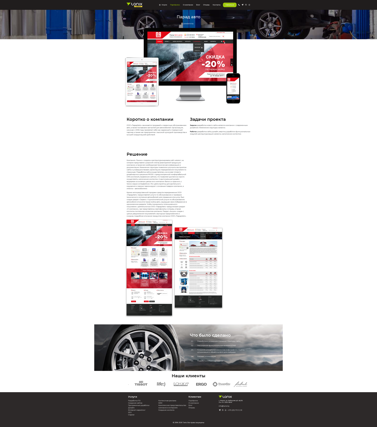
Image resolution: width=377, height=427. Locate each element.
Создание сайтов (135, 403)
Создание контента (166, 410)
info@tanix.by (224, 406)
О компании (188, 5)
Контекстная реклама (167, 401)
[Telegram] (220, 410)
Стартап (131, 415)
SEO (130, 412)
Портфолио (175, 5)
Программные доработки (138, 405)
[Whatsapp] (226, 410)
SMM (160, 403)
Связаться (230, 5)
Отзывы (206, 5)
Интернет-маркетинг (136, 410)
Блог (198, 5)
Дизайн (131, 408)
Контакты (217, 5)
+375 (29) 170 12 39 (235, 410)
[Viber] (223, 410)
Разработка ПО (134, 401)
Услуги (132, 396)
